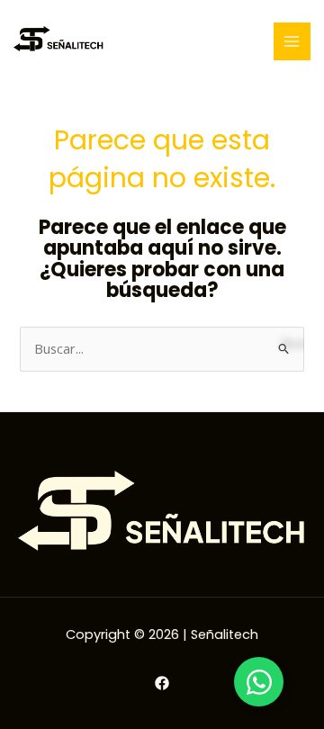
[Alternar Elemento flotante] (259, 681)
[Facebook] (162, 683)
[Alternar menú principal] (292, 41)
